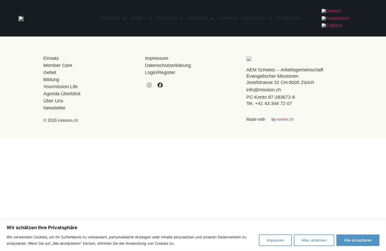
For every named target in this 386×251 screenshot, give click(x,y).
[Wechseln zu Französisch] (335, 18)
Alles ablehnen (314, 240)
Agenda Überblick (62, 93)
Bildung (166, 18)
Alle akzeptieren (358, 240)
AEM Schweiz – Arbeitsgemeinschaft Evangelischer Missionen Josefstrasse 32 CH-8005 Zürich (284, 76)
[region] (193, 235)
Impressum (156, 58)
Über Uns (254, 18)
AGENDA (227, 18)
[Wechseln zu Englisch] (332, 25)
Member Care (57, 65)
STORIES (197, 18)
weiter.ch (285, 119)
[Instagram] (149, 85)
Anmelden (289, 18)
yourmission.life (60, 86)
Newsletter (54, 108)
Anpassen (275, 240)
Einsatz (111, 18)
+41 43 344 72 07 (273, 103)
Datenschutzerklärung (168, 65)
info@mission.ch (263, 89)
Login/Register (160, 72)
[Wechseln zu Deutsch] (331, 11)
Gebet (138, 18)
